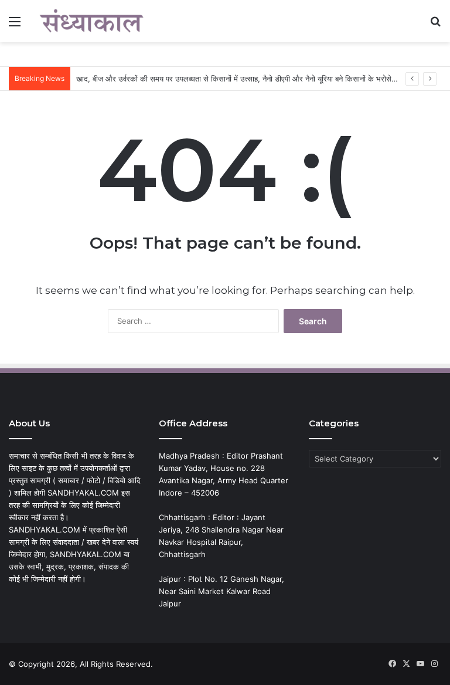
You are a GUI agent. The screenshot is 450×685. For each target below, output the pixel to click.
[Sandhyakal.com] (91, 21)
